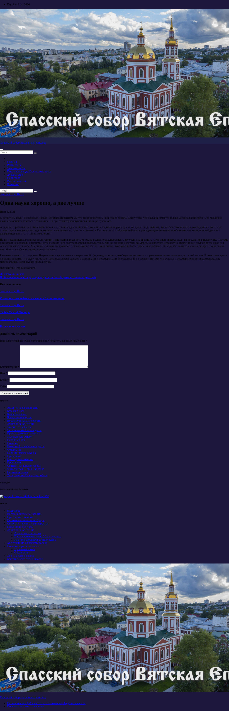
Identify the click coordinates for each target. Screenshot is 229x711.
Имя (3, 373)
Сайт (3, 386)
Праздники (14, 456)
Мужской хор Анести (20, 436)
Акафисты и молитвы (27, 533)
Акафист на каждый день (22, 407)
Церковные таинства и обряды (26, 520)
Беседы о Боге (15, 410)
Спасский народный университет (27, 523)
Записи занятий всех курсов (24, 430)
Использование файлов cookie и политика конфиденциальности (46, 703)
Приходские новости (20, 459)
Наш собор (13, 177)
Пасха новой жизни (12, 326)
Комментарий (9, 366)
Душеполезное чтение (20, 423)
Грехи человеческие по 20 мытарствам (37, 536)
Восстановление (17, 181)
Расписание (14, 164)
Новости (12, 443)
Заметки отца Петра (12, 194)
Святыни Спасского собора (24, 465)
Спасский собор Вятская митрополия (23, 142)
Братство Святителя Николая (25, 558)
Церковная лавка (17, 472)
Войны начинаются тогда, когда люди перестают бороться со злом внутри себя (48, 277)
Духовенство (15, 174)
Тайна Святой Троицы (15, 312)
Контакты (13, 184)
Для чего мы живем (12, 273)
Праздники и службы (20, 526)
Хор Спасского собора (20, 555)
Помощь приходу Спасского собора (29, 171)
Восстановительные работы (24, 420)
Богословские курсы (19, 417)
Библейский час (17, 414)
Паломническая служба (21, 452)
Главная (12, 161)
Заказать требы (16, 168)
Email (4, 379)
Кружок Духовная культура (23, 433)
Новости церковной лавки (23, 546)
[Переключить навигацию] (1, 149)
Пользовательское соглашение (25, 706)
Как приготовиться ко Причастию (35, 539)
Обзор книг (14, 449)
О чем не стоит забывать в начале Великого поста (32, 298)
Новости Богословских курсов (26, 446)
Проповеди (14, 462)
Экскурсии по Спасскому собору (27, 475)
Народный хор (16, 439)
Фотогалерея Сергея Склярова (25, 468)
